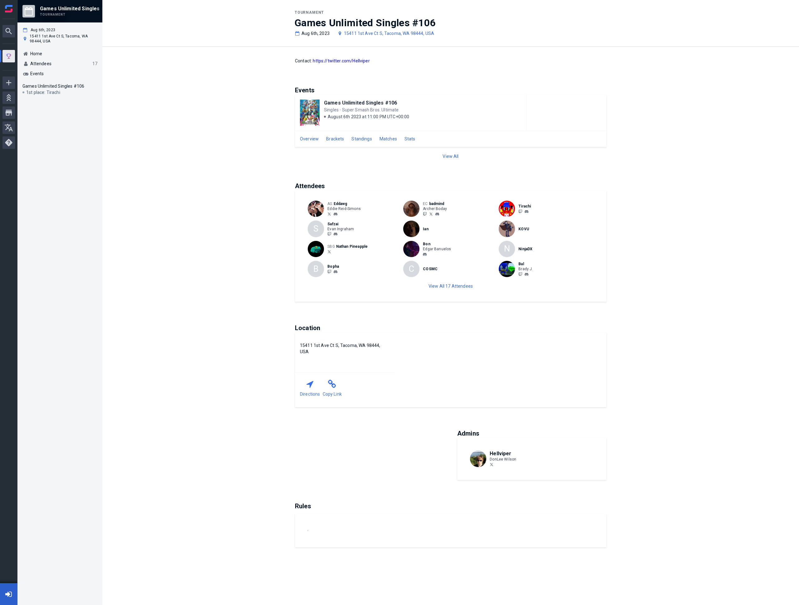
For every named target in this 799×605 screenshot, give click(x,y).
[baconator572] (329, 234)
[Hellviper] (491, 464)
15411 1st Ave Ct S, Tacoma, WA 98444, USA (389, 33)
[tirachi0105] (520, 211)
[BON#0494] (425, 254)
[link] (335, 213)
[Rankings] (8, 97)
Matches (388, 138)
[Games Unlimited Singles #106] (8, 57)
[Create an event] (8, 82)
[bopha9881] (335, 272)
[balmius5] (520, 273)
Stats (409, 138)
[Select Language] (8, 127)
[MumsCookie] (425, 213)
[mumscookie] (437, 214)
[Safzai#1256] (335, 234)
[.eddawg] (335, 214)
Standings (361, 138)
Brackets (335, 138)
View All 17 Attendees (451, 286)
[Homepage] (8, 8)
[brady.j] (526, 274)
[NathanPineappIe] (329, 251)
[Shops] (8, 112)
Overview (309, 138)
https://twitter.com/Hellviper (341, 60)
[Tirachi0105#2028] (526, 211)
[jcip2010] (329, 271)
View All (450, 156)
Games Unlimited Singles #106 (360, 103)
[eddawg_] (329, 213)
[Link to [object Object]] (317, 208)
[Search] (8, 31)
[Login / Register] (8, 594)
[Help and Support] (8, 142)
